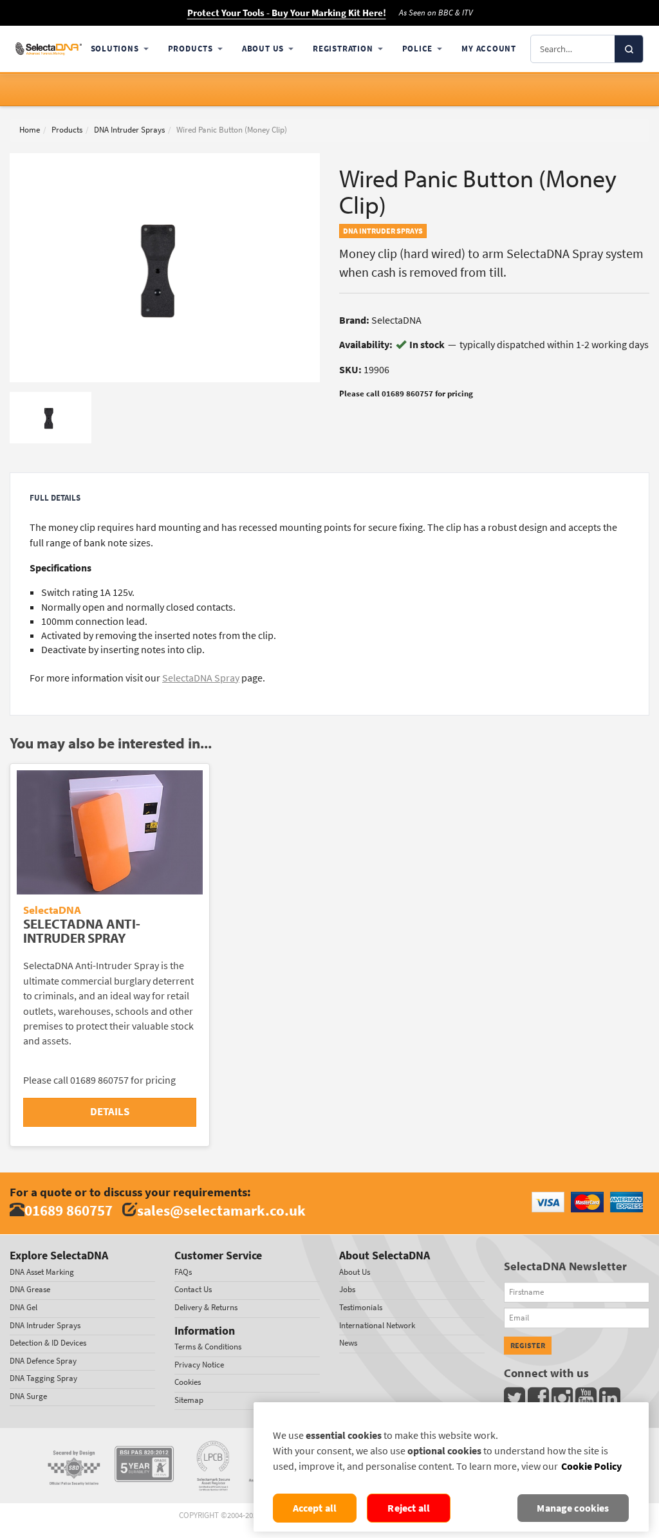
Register (527, 1345)
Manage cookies (573, 1508)
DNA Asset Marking (42, 1271)
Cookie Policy (591, 1466)
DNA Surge (28, 1396)
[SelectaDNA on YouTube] (587, 1401)
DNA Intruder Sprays (129, 129)
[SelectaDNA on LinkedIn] (611, 1401)
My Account (488, 48)
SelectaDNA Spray (200, 678)
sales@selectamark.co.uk (221, 1210)
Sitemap (188, 1399)
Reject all (408, 1508)
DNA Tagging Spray (43, 1378)
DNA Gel (23, 1307)
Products (190, 48)
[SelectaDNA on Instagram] (563, 1401)
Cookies (187, 1381)
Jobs (347, 1289)
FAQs (183, 1271)
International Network (377, 1325)
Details (109, 1111)
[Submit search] (629, 49)
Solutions (115, 48)
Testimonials (360, 1307)
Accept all (315, 1508)
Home (29, 129)
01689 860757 (68, 1210)
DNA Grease (30, 1289)
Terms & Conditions (207, 1346)
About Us (263, 48)
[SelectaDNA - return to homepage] (48, 48)
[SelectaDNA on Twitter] (516, 1401)
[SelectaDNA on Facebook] (540, 1401)
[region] (451, 1467)
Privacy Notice (199, 1364)
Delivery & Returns (205, 1307)
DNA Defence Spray (43, 1360)
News (348, 1342)
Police (417, 48)
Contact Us (193, 1289)
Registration (343, 48)
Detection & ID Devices (48, 1342)
